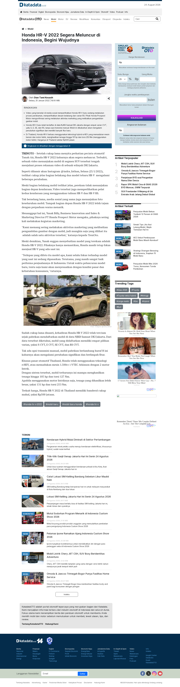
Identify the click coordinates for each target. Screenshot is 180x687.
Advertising (36, 683)
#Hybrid (145, 301)
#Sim (135, 301)
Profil (67, 654)
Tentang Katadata (23, 683)
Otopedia (117, 19)
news (118, 212)
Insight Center (151, 655)
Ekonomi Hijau (63, 12)
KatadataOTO (151, 663)
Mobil (53, 19)
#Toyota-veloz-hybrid (126, 295)
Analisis (100, 654)
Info (126, 12)
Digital (41, 12)
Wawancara (118, 656)
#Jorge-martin (123, 301)
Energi (18, 659)
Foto (131, 659)
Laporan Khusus (120, 659)
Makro (35, 651)
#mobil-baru (52, 404)
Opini (116, 654)
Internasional (21, 656)
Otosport (106, 19)
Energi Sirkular (86, 654)
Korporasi (36, 659)
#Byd (119, 307)
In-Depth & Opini (92, 12)
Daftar (82, 674)
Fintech (52, 654)
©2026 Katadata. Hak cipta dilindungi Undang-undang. (141, 683)
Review (73, 19)
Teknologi (53, 661)
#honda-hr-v (92, 404)
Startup (51, 656)
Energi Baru (85, 651)
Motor (61, 19)
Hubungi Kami (51, 624)
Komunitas (95, 19)
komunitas (28, 514)
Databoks (149, 658)
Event (148, 660)
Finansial (33, 12)
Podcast (119, 12)
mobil (30, 29)
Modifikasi (84, 19)
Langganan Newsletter (27, 673)
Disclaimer (88, 683)
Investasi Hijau (86, 656)
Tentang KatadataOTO (32, 624)
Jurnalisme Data (77, 12)
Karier (45, 683)
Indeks (126, 19)
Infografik (101, 651)
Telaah (116, 651)
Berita (25, 12)
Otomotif (104, 12)
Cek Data (100, 656)
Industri (19, 654)
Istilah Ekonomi (71, 656)
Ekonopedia (50, 12)
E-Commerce (54, 651)
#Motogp (144, 295)
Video (112, 12)
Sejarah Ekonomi (71, 651)
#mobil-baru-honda (72, 404)
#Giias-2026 (122, 290)
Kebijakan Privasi (75, 683)
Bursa (35, 656)
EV (67, 19)
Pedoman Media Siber (58, 683)
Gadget (52, 659)
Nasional (19, 651)
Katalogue (134, 656)
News (46, 19)
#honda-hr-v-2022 (32, 404)
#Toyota (135, 290)
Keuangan (36, 654)
